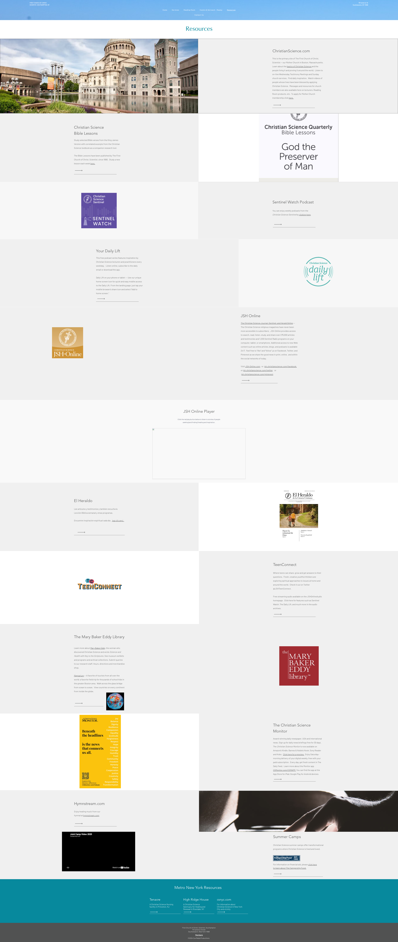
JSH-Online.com (252, 366)
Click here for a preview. (293, 754)
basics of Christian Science (299, 66)
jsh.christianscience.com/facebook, (280, 366)
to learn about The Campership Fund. (289, 868)
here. (291, 98)
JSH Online (250, 315)
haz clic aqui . (118, 520)
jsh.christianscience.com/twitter (258, 370)
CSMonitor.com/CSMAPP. (284, 770)
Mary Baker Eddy (97, 648)
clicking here (305, 214)
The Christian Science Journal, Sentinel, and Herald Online (267, 323)
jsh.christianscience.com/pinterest (257, 374)
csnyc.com (224, 899)
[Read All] (280, 105)
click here (312, 864)
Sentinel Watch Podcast (293, 202)
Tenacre (155, 899)
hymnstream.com (91, 815)
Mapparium (79, 675)
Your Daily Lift (108, 251)
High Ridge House (196, 899)
